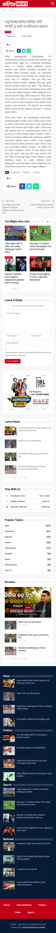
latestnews (36, 172)
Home (7, 905)
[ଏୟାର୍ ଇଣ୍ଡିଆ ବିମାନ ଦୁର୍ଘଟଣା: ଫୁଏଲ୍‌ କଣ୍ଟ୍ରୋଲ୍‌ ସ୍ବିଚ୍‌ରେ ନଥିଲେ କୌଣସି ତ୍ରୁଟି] (9, 885)
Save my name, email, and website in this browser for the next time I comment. (28, 353)
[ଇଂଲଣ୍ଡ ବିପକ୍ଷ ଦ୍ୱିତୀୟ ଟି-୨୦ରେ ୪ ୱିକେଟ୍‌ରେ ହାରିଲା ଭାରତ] (40, 263)
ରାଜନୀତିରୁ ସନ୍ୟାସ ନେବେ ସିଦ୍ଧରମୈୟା (31, 748)
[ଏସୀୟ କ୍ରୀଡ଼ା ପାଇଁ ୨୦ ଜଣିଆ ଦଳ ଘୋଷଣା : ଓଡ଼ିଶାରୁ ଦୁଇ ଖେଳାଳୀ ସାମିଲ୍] (15, 233)
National (8, 537)
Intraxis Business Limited (34, 927)
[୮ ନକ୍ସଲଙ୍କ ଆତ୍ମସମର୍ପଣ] (9, 872)
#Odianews (9, 531)
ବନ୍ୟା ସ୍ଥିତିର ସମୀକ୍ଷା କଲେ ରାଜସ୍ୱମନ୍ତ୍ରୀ (33, 719)
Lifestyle (8, 554)
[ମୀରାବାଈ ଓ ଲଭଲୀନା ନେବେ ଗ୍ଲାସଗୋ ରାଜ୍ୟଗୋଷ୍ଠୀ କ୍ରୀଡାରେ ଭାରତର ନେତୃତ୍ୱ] (15, 263)
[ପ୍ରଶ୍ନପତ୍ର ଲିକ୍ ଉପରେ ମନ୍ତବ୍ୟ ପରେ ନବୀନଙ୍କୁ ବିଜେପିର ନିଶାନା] (9, 763)
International (10, 548)
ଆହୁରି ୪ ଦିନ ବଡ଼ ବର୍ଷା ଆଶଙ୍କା (29, 441)
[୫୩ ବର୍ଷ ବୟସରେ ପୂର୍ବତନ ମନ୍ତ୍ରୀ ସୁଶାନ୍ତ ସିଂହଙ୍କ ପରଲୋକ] (9, 737)
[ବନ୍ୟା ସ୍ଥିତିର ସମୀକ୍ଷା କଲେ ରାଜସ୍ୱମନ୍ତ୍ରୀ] (9, 722)
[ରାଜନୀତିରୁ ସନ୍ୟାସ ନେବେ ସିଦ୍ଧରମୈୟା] (9, 750)
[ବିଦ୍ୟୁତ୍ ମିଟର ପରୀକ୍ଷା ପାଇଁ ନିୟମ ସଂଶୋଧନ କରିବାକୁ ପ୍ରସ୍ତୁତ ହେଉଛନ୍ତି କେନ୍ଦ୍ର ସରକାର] (9, 859)
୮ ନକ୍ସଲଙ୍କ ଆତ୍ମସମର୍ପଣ (27, 869)
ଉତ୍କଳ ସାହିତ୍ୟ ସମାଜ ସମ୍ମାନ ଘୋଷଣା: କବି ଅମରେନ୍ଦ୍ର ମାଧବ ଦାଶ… (28, 612)
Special (8, 570)
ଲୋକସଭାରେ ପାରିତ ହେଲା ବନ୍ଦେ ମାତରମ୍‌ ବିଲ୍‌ (34, 843)
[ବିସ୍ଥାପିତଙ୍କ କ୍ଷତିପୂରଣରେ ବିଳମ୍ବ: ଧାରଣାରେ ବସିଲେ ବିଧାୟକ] (10, 469)
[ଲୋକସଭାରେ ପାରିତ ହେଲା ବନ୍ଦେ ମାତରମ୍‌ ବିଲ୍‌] (10, 456)
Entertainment (11, 565)
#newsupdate (15, 172)
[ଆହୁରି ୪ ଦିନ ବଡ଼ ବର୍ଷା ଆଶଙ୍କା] (10, 443)
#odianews (26, 172)
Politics (8, 542)
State (7, 526)
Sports (8, 32)
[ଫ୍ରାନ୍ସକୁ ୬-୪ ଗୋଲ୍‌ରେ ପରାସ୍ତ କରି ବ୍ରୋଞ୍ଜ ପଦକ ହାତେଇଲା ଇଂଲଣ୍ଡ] (40, 233)
